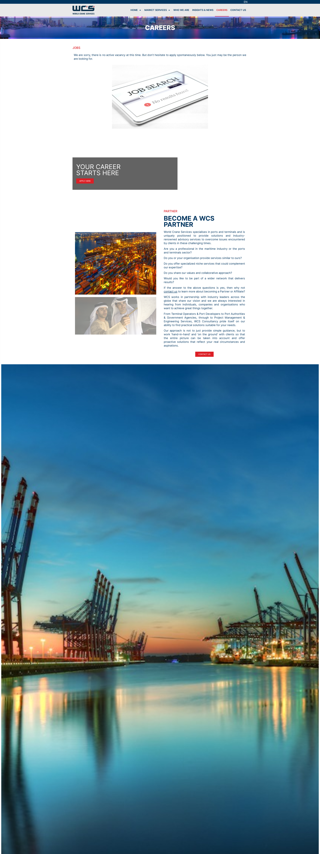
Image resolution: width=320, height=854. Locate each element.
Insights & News (202, 10)
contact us (170, 291)
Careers (221, 10)
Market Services (155, 10)
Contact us (238, 10)
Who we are (181, 10)
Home (134, 10)
